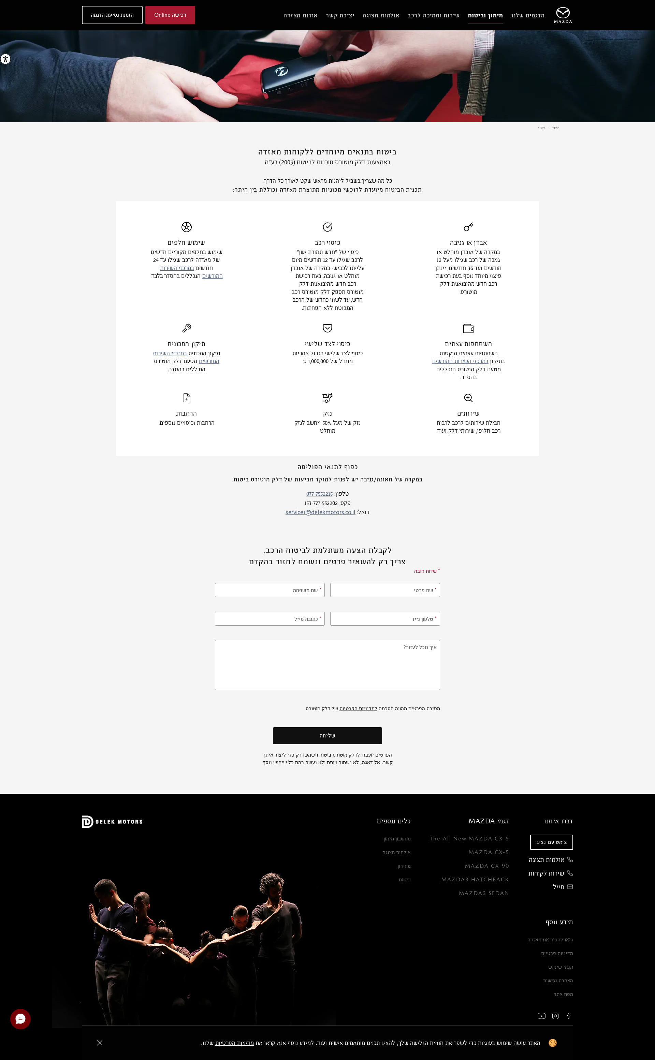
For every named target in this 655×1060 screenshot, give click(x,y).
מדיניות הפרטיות (234, 1042)
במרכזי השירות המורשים (460, 361)
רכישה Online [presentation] (170, 15)
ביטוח (541, 127)
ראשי (555, 127)
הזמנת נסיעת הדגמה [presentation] (112, 15)
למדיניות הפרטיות (358, 708)
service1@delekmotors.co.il (320, 513)
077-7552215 (319, 494)
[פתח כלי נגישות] (5, 59)
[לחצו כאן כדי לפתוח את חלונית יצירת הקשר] (20, 1019)
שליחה (328, 735)
